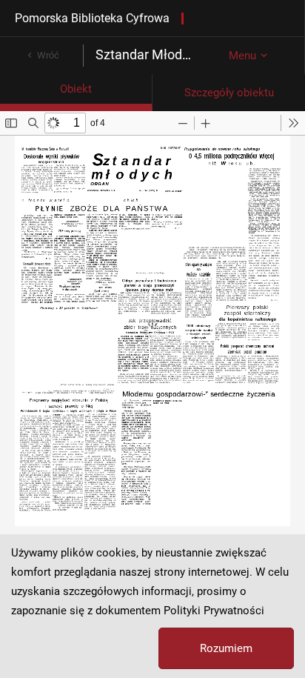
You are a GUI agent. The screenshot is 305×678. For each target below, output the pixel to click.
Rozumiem (226, 648)
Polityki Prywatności (214, 610)
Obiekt (76, 89)
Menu (242, 55)
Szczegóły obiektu (229, 92)
